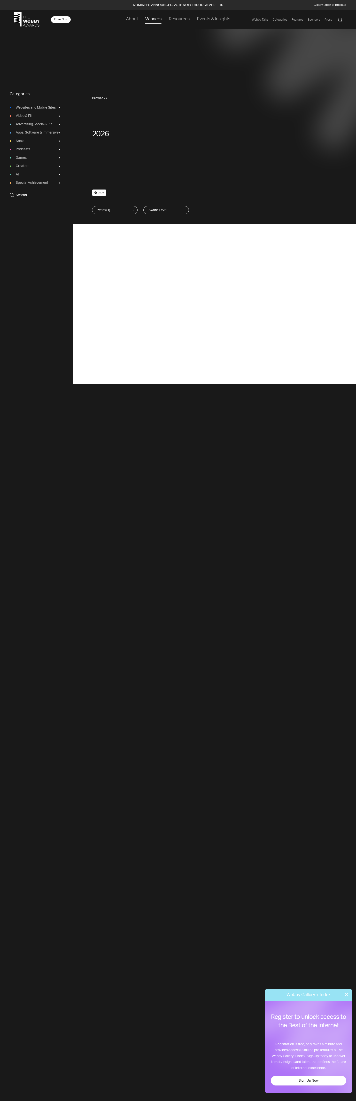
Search (21, 195)
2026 (101, 192)
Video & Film (25, 116)
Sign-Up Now (308, 1080)
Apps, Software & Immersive (37, 133)
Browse (97, 98)
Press (328, 19)
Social (20, 141)
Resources (179, 19)
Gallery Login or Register (330, 4)
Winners (153, 19)
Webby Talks (260, 19)
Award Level (157, 210)
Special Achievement (32, 183)
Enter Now (61, 19)
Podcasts (23, 149)
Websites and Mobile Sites (36, 107)
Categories (280, 19)
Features (297, 19)
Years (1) (103, 210)
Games (21, 157)
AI (17, 174)
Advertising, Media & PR (34, 124)
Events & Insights (213, 19)
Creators (22, 166)
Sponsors (314, 19)
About (132, 19)
